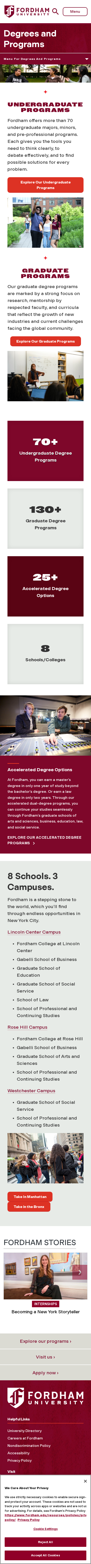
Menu (75, 11)
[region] (45, 1519)
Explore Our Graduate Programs (45, 341)
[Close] (85, 1481)
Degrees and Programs (30, 38)
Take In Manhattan (30, 1197)
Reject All (45, 1542)
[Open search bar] (57, 11)
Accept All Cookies (45, 1555)
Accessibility (18, 1453)
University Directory (24, 1431)
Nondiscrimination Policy (28, 1445)
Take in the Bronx (29, 1206)
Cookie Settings (45, 1529)
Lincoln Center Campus (34, 932)
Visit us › (45, 1357)
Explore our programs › (45, 1341)
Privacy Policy (19, 1460)
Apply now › (45, 1372)
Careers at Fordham (25, 1438)
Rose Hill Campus (27, 1027)
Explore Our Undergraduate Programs (46, 185)
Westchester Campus (31, 1090)
